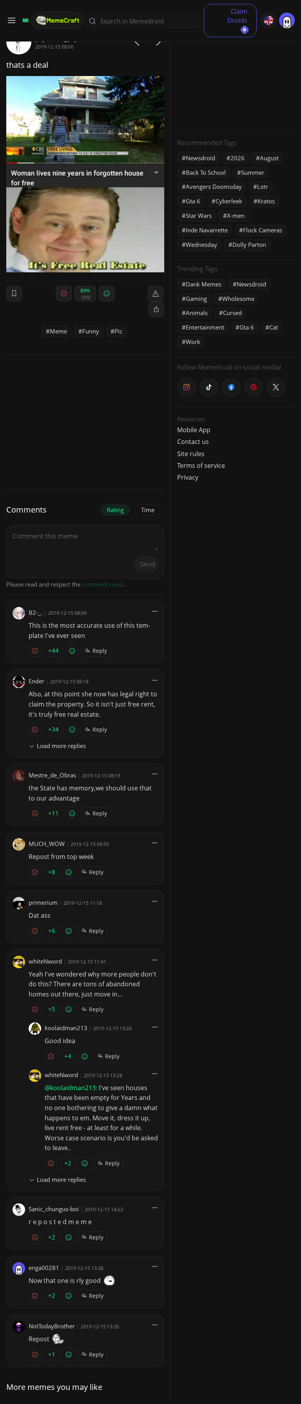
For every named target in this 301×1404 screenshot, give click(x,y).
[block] (156, 309)
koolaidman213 (66, 1028)
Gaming (196, 299)
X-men (236, 215)
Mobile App (193, 430)
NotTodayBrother (51, 1326)
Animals (197, 313)
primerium (43, 902)
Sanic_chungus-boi (53, 1209)
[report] (155, 293)
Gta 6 (193, 201)
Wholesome (238, 299)
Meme (58, 331)
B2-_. (35, 612)
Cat (273, 327)
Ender (36, 681)
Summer (252, 172)
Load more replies (61, 746)
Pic (118, 331)
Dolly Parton (249, 244)
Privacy (187, 477)
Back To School (206, 172)
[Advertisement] (236, 78)
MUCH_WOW (46, 844)
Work (193, 342)
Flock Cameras (262, 230)
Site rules (191, 453)
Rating (115, 510)
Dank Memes (203, 284)
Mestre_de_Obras (52, 775)
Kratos (266, 201)
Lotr (262, 186)
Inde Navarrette (207, 230)
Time (147, 510)
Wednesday (201, 244)
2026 (237, 158)
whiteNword (45, 961)
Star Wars (199, 215)
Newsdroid (200, 158)
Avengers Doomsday (214, 186)
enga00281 (44, 1268)
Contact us (193, 441)
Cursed (232, 313)
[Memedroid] (24, 20)
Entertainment (205, 327)
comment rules (102, 584)
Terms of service (201, 465)
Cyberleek (229, 201)
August (269, 158)
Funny (90, 331)
